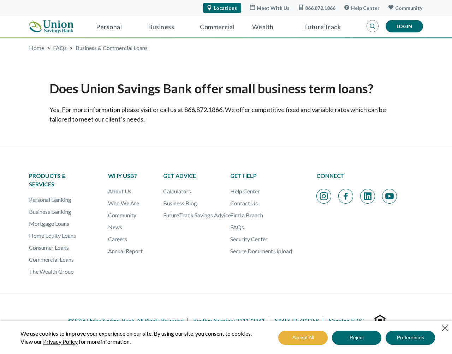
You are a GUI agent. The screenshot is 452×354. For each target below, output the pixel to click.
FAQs (237, 227)
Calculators (177, 191)
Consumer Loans (49, 247)
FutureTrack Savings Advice (197, 215)
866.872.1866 (320, 8)
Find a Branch (246, 215)
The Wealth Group (51, 271)
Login (404, 26)
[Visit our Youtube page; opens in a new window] (389, 196)
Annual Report (125, 251)
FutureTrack (322, 27)
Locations (225, 8)
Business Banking (50, 211)
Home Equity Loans (52, 235)
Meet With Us (273, 8)
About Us (119, 191)
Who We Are (123, 203)
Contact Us (244, 203)
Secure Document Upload (261, 251)
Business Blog (180, 203)
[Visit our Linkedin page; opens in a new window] (367, 196)
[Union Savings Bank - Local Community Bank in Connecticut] (51, 26)
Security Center (249, 239)
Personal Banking (50, 199)
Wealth (263, 27)
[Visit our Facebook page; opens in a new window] (345, 196)
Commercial (217, 27)
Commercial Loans (51, 259)
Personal (109, 27)
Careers (117, 239)
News (115, 227)
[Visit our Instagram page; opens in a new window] (323, 196)
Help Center (365, 8)
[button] (372, 26)
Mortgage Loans (49, 223)
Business (161, 27)
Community (408, 8)
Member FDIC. (346, 320)
